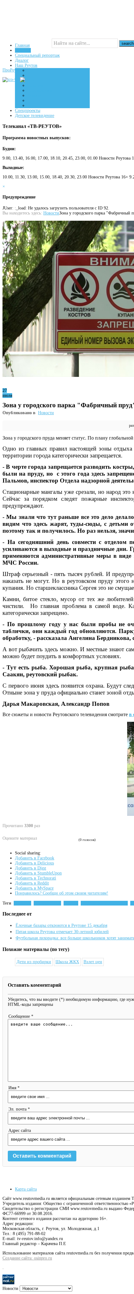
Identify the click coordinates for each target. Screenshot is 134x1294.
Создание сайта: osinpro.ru (27, 1258)
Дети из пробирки (34, 961)
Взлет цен (93, 961)
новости (23, 903)
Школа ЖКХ (67, 961)
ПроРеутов (12, 70)
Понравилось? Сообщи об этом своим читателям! (61, 893)
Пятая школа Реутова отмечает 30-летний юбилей (62, 931)
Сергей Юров (48, 903)
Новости (51, 213)
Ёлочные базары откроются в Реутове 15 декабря (61, 925)
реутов (72, 903)
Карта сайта (26, 1189)
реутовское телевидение (105, 903)
